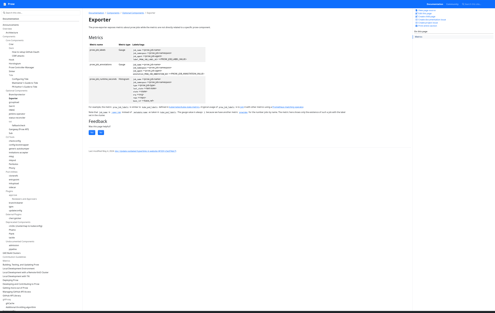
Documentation (96, 12)
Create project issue (428, 22)
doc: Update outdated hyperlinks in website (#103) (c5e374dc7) (145, 151)
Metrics (418, 36)
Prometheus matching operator (287, 107)
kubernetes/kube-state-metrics (184, 107)
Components (113, 12)
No (101, 132)
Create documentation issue (432, 19)
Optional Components (133, 12)
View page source (427, 10)
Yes (92, 132)
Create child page (426, 16)
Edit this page (425, 13)
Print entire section (427, 25)
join (242, 107)
